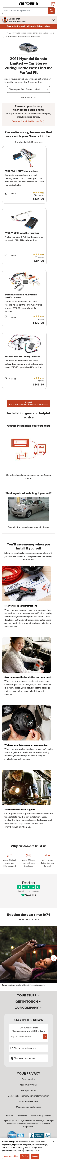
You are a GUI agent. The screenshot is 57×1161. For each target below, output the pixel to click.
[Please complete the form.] (45, 1036)
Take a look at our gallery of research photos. (28, 527)
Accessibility (36, 1116)
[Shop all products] (4, 4)
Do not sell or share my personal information (28, 1096)
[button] (53, 958)
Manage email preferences (28, 1107)
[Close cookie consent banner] (54, 1141)
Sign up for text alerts (24, 1048)
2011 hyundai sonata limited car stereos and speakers (31, 33)
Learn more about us (27, 919)
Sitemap (47, 1116)
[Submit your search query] (51, 10)
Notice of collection (28, 1101)
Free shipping (28, 26)
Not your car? (27, 98)
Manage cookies (28, 1090)
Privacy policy (28, 1079)
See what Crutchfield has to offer (27, 121)
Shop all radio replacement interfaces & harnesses (28, 403)
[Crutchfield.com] (28, 4)
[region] (28, 958)
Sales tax (9, 1116)
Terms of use (22, 1116)
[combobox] (28, 10)
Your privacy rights (28, 1085)
